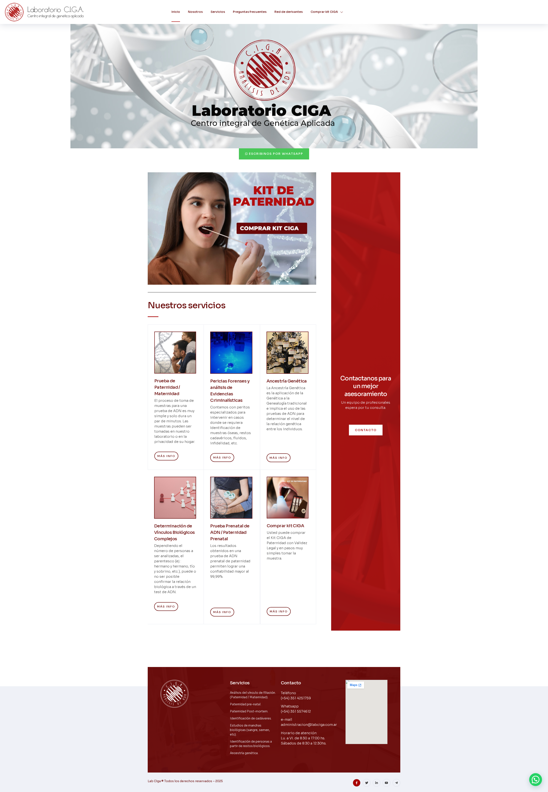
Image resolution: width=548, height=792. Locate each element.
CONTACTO (366, 430)
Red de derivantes (288, 12)
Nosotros (195, 12)
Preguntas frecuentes (250, 12)
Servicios (218, 12)
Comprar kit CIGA (324, 12)
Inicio (175, 12)
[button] (535, 779)
